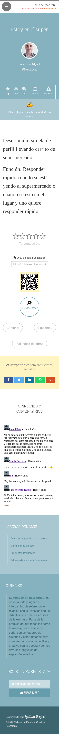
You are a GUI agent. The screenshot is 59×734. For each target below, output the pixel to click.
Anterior (13, 327)
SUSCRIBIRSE (31, 693)
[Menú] (6, 7)
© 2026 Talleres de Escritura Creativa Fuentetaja (25, 723)
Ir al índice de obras (29, 343)
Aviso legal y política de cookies (29, 538)
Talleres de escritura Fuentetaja (28, 560)
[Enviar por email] (50, 380)
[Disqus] (29, 465)
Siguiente (44, 327)
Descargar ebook (29, 308)
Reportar (48, 93)
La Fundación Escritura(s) (27, 597)
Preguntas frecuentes (22, 553)
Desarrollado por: (26, 717)
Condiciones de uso (22, 545)
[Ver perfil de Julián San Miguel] (29, 50)
